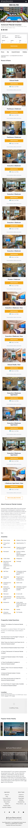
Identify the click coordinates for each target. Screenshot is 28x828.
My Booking (21, 796)
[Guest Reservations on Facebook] (5, 812)
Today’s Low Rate (14, 86)
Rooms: (3, 40)
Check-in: (4, 35)
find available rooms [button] (14, 498)
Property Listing (6, 805)
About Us (7, 794)
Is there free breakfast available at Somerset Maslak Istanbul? (10, 663)
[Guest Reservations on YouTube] (23, 812)
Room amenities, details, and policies (14, 89)
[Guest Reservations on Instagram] (14, 812)
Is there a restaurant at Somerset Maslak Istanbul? (12, 652)
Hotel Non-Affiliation (6, 807)
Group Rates (21, 798)
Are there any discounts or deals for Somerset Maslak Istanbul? (11, 679)
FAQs (7, 796)
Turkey (13, 696)
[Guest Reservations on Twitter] (9, 812)
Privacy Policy (7, 802)
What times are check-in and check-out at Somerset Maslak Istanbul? (12, 643)
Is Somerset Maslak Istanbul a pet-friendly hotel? (12, 657)
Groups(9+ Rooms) (16, 52)
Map (8, 52)
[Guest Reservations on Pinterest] (19, 812)
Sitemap (7, 803)
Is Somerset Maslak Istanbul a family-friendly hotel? (11, 674)
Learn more (3, 56)
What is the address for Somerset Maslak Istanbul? (12, 625)
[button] (1, 14)
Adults (12, 40)
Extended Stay (21, 802)
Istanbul (6, 696)
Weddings (25, 52)
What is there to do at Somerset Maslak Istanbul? (11, 668)
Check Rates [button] (14, 84)
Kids (20, 40)
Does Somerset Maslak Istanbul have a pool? (12, 647)
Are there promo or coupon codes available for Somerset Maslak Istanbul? (12, 684)
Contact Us (21, 794)
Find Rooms (14, 46)
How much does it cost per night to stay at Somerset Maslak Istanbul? (12, 637)
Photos (2, 52)
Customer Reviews (7, 798)
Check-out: (17, 35)
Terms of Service (7, 800)
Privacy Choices (19, 803)
